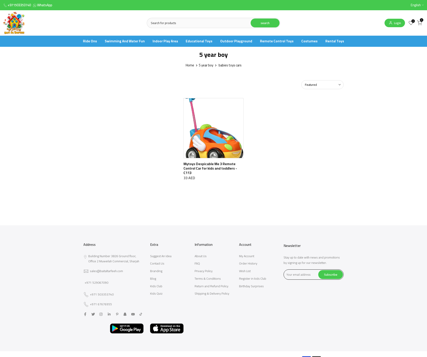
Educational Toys (199, 41)
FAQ (197, 263)
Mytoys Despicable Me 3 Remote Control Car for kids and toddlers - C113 (210, 168)
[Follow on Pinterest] (117, 314)
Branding (156, 271)
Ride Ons (90, 41)
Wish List (245, 271)
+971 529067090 (96, 282)
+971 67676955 (101, 304)
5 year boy (206, 65)
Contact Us (157, 263)
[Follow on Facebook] (85, 314)
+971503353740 (19, 5)
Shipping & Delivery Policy (212, 293)
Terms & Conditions (208, 278)
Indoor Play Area (165, 41)
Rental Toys (334, 41)
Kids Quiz (156, 293)
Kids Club (156, 286)
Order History (248, 263)
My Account (246, 256)
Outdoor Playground (236, 41)
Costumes (309, 41)
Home (190, 65)
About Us (201, 256)
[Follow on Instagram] (101, 314)
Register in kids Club (252, 278)
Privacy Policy (204, 271)
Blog (153, 278)
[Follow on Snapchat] (125, 314)
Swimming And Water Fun (125, 41)
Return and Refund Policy (211, 286)
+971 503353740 (102, 294)
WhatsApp (44, 5)
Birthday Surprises (251, 286)
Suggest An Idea (160, 256)
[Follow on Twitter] (93, 314)
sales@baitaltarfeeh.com (106, 271)
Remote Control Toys (277, 41)
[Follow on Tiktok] (140, 314)
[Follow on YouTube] (133, 314)
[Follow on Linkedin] (109, 314)
